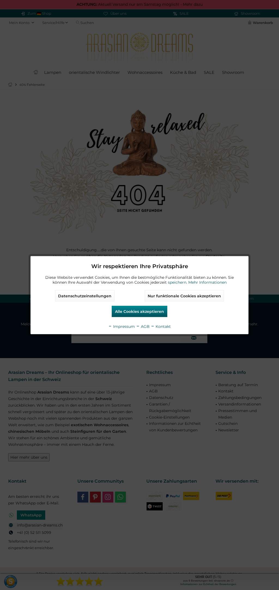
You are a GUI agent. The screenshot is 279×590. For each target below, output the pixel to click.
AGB (145, 326)
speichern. (178, 282)
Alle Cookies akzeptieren (139, 311)
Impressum (123, 326)
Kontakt (162, 326)
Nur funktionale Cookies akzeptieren (184, 295)
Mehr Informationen (207, 282)
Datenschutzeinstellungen (84, 295)
